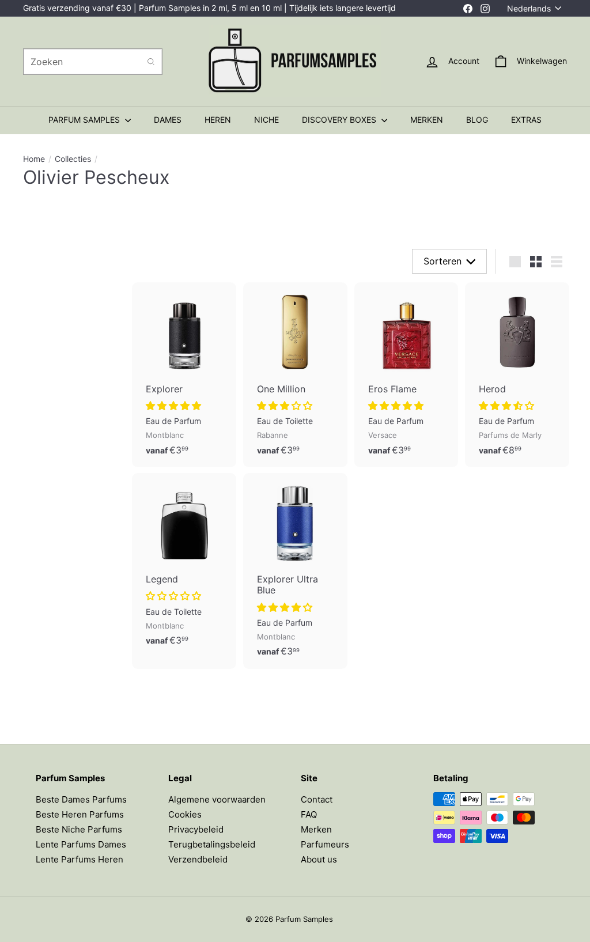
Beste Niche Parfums (79, 829)
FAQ (309, 814)
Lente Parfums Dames (81, 844)
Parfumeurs (325, 844)
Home (34, 159)
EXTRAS (526, 119)
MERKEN (426, 119)
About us (319, 859)
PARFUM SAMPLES (85, 119)
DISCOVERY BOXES (340, 119)
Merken (316, 829)
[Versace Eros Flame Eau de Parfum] (406, 374)
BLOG (477, 119)
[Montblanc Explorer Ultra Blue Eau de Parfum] (295, 571)
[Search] (150, 61)
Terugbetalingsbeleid (211, 844)
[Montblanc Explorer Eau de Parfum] (184, 374)
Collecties (73, 159)
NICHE (266, 119)
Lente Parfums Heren (79, 859)
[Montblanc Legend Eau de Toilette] (184, 565)
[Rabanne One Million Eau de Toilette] (295, 374)
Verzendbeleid (198, 859)
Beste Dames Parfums (81, 799)
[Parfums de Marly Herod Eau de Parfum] (517, 374)
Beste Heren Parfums (80, 814)
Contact (316, 799)
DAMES (167, 119)
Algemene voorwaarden (217, 799)
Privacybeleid (196, 829)
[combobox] (92, 61)
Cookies (185, 814)
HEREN (218, 119)
